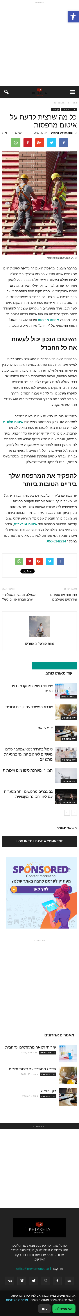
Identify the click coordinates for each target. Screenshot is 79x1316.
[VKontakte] (9, 1281)
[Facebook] (57, 1281)
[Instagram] (45, 1281)
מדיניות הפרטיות (17, 1299)
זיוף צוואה (45, 728)
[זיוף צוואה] (66, 733)
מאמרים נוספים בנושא (52, 665)
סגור (44, 1308)
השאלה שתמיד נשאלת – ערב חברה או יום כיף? (19, 597)
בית (75, 102)
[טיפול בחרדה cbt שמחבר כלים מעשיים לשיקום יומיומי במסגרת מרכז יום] (66, 754)
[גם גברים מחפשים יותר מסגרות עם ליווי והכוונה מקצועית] (66, 796)
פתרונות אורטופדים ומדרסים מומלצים (63, 597)
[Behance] (69, 1281)
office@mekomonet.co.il (33, 1268)
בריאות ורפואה (68, 696)
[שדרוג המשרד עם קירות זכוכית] (66, 712)
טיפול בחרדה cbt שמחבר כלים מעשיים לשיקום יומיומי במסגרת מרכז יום (28, 754)
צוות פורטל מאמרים (61, 132)
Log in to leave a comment (39, 841)
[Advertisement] (39, 44)
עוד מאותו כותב (58, 673)
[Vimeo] (21, 1281)
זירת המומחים (69, 109)
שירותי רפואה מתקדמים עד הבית (30, 1047)
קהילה (55, 109)
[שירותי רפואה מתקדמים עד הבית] (66, 691)
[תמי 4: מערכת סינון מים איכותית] (66, 775)
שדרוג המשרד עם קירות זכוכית (29, 707)
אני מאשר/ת (64, 1308)
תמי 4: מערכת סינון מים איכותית (28, 770)
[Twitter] (33, 1281)
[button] (73, 16)
